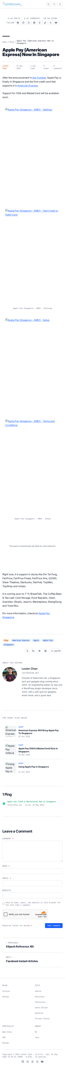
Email (6, 878)
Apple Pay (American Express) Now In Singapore (30, 52)
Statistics (40, 1002)
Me (36, 1032)
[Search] (48, 4)
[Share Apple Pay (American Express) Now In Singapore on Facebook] (39, 651)
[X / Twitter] (50, 23)
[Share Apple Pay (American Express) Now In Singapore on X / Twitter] (27, 651)
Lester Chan (5, 67)
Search (38, 991)
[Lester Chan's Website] (12, 4)
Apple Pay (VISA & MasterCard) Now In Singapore (31, 801)
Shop (6, 640)
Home (4, 42)
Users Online (41, 1007)
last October (39, 77)
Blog (12, 42)
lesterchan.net (30, 673)
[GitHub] (23, 23)
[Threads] (39, 23)
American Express (20, 640)
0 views (46, 67)
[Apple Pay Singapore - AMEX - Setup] (32, 365)
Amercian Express (27, 85)
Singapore (8, 644)
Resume (5, 1043)
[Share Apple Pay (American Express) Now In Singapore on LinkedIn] (33, 651)
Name (6, 866)
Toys (37, 1037)
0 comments (58, 67)
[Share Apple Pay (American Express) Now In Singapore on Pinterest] (45, 651)
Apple (36, 640)
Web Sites (7, 1032)
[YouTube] (56, 23)
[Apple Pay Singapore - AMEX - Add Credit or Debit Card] (32, 255)
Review (5, 996)
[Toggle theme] (60, 4)
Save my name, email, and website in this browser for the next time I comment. (33, 903)
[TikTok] (45, 23)
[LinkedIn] (34, 23)
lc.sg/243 (56, 651)
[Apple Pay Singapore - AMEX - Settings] (32, 154)
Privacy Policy (42, 1018)
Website (6, 890)
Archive (6, 991)
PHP (4, 1037)
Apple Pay (48, 640)
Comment (8, 838)
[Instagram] (28, 23)
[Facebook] (17, 23)
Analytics (39, 996)
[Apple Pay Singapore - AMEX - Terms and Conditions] (32, 466)
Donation (39, 1013)
